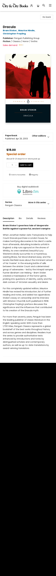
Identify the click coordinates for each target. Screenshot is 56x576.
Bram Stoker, (10, 30)
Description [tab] (8, 218)
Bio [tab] (20, 218)
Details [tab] (29, 218)
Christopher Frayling (14, 33)
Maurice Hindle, (27, 30)
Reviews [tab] (42, 218)
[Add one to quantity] (16, 165)
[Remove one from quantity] (8, 165)
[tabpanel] (28, 290)
